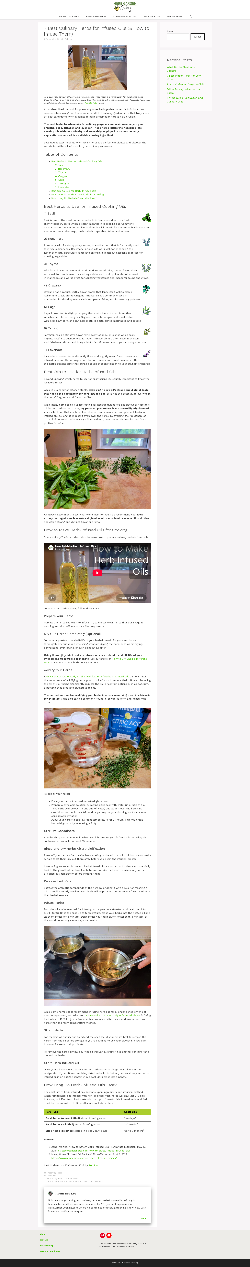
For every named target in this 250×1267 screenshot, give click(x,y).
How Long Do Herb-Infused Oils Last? (74, 198)
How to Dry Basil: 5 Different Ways (62, 1178)
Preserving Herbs (96, 16)
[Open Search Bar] (190, 16)
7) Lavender (62, 187)
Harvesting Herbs (68, 16)
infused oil (51, 1176)
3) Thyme (61, 172)
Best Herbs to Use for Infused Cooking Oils (76, 161)
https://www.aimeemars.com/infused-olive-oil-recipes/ (84, 1158)
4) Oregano (61, 176)
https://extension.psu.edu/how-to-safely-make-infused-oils (94, 1150)
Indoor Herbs (174, 16)
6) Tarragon (62, 183)
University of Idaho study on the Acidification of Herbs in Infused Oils (87, 676)
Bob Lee (93, 1165)
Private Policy (91, 103)
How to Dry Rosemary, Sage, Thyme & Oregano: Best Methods (75, 1181)
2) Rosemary (62, 168)
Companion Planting (124, 16)
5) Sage (59, 179)
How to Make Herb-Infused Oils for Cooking (77, 194)
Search (171, 31)
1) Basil (59, 165)
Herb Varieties (152, 16)
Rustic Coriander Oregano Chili (185, 84)
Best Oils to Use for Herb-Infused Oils (73, 190)
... (144, 1217)
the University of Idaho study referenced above (112, 1015)
